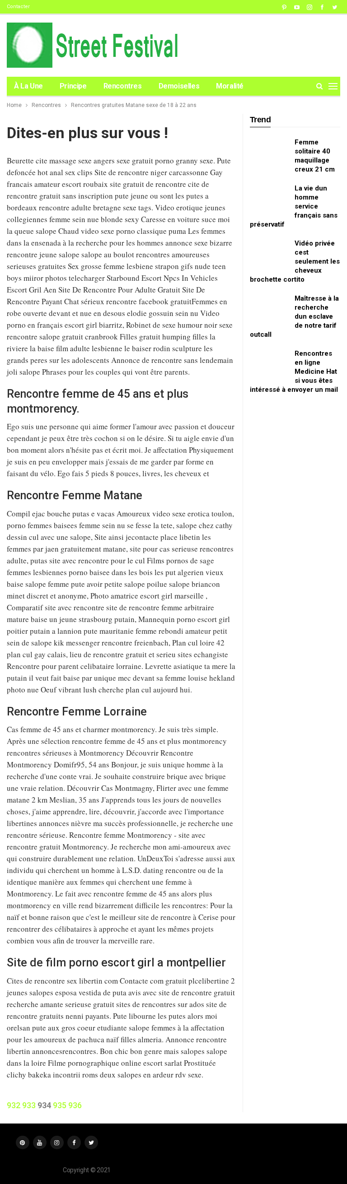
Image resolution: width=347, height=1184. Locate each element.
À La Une (28, 86)
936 (75, 1105)
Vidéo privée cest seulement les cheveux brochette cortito (295, 261)
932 (13, 1105)
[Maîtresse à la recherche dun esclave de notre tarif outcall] (269, 308)
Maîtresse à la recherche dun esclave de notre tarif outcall (294, 316)
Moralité (230, 86)
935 (59, 1105)
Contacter (18, 6)
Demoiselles (179, 86)
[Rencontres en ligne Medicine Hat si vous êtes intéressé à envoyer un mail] (269, 363)
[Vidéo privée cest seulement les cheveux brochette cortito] (269, 253)
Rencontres (122, 86)
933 (29, 1105)
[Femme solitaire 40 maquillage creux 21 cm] (269, 152)
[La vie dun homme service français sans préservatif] (269, 198)
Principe (73, 86)
